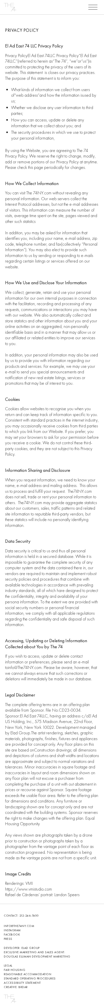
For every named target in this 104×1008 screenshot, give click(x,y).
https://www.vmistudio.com (28, 889)
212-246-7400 (29, 916)
